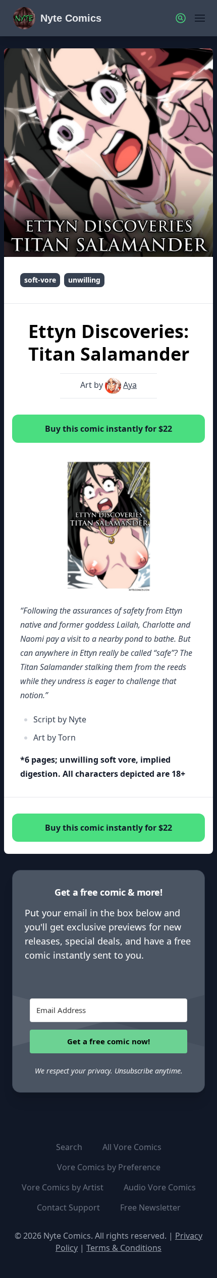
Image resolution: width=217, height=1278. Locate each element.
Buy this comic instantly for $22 (108, 428)
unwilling (84, 280)
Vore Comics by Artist (62, 1187)
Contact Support (68, 1207)
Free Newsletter (150, 1207)
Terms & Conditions (123, 1247)
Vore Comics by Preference (108, 1167)
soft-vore (40, 280)
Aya (130, 384)
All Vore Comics (131, 1147)
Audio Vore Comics (160, 1187)
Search (69, 1147)
